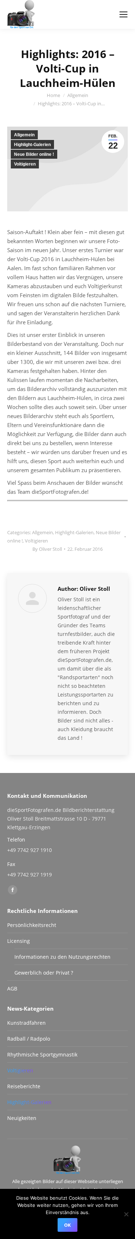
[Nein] (126, 1214)
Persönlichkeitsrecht (31, 925)
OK (67, 1225)
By (47, 549)
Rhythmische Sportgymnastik (42, 1054)
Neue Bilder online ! (34, 154)
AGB (12, 988)
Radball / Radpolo (28, 1038)
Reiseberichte (23, 1086)
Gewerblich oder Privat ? (43, 972)
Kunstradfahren (26, 1022)
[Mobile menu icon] (123, 14)
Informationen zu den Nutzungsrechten (62, 956)
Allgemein (24, 134)
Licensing (18, 940)
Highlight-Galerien (32, 144)
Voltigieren (25, 164)
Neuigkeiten (21, 1118)
